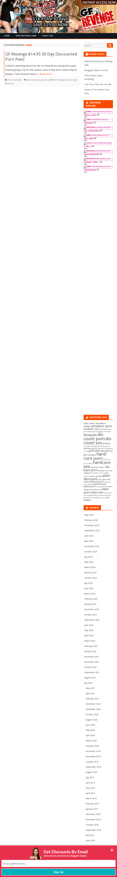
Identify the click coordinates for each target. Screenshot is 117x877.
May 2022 (88, 630)
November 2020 (93, 709)
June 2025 (88, 535)
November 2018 (93, 819)
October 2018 (92, 824)
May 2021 (90, 688)
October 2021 (90, 667)
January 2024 (90, 572)
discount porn (33, 79)
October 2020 (92, 714)
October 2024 (90, 551)
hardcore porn (95, 456)
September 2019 (93, 767)
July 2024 (88, 556)
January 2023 (90, 604)
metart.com (97, 473)
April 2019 (90, 793)
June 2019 (90, 782)
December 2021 (91, 656)
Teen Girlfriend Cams (25, 36)
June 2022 (88, 625)
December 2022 (91, 609)
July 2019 (90, 777)
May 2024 (88, 562)
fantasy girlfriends (97, 446)
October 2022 (90, 614)
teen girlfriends (102, 487)
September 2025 (92, 530)
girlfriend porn (90, 448)
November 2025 (91, 525)
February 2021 (92, 698)
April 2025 (88, 541)
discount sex (98, 440)
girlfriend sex (97, 450)
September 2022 (92, 620)
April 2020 (90, 735)
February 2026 (91, 520)
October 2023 (90, 577)
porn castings (96, 476)
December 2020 (93, 703)
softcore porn (96, 481)
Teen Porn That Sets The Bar (97, 84)
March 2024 (89, 567)
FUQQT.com (47, 36)
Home (7, 36)
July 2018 (90, 835)
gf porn (44, 79)
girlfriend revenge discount (61, 79)
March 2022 (89, 640)
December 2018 (93, 814)
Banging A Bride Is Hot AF (96, 70)
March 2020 (91, 740)
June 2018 (90, 840)
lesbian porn (97, 468)
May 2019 (90, 788)
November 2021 (91, 662)
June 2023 (88, 588)
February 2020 (92, 746)
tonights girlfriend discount (97, 495)
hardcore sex (97, 464)
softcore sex (99, 484)
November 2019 (93, 756)
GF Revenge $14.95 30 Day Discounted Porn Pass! (41, 56)
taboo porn (90, 486)
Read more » (46, 74)
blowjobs (90, 435)
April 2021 (90, 693)
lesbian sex (103, 470)
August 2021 (90, 677)
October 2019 (92, 761)
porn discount (97, 477)
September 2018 (93, 830)
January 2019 (92, 809)
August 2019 (91, 772)
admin (28, 45)
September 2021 (92, 672)
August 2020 (91, 719)
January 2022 (90, 651)
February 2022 (91, 646)
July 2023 (88, 583)
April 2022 (88, 635)
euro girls (87, 446)
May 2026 (88, 514)
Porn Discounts (15, 79)
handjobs (92, 455)
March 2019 (91, 798)
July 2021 (88, 683)
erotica (106, 443)
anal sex (103, 429)
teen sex (97, 492)
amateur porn (101, 426)
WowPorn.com (99, 498)
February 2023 (91, 598)
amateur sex (91, 429)
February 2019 (92, 803)
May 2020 (90, 730)
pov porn (102, 479)
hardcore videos (98, 467)
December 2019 (93, 751)
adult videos (89, 423)
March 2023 (89, 593)
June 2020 (90, 725)
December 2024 (91, 546)
